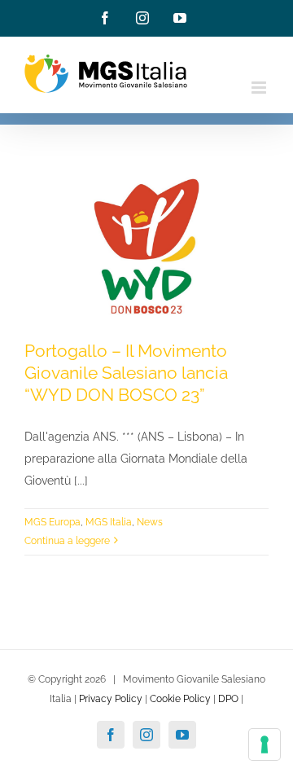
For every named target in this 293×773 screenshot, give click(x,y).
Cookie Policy (180, 699)
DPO (228, 699)
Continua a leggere (67, 541)
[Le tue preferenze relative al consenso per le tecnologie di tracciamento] (264, 744)
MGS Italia (108, 522)
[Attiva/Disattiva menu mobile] (260, 87)
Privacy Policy (110, 699)
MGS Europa (52, 522)
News (150, 522)
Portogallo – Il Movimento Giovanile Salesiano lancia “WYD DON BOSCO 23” (126, 372)
